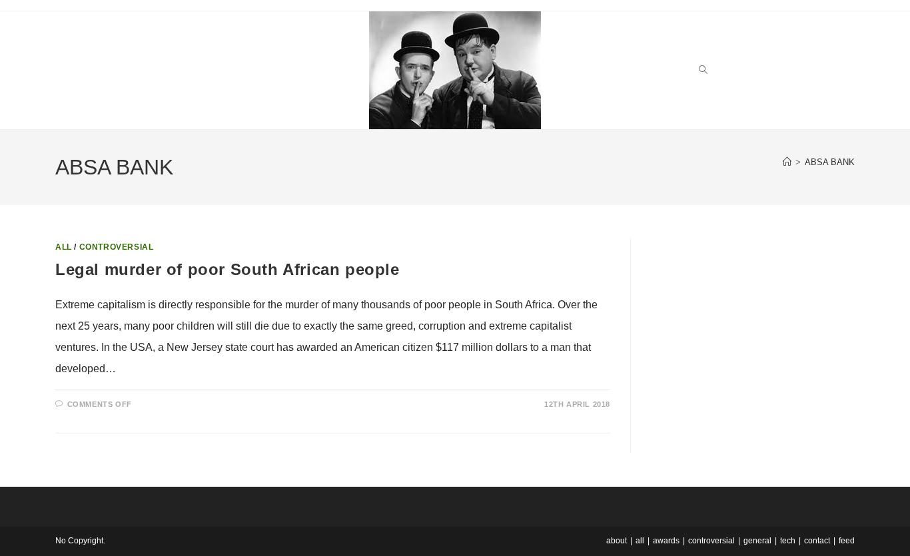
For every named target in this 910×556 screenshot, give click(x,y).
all (63, 247)
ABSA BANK (830, 162)
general (757, 540)
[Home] (787, 162)
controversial (116, 247)
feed (847, 540)
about (616, 540)
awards (666, 540)
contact (817, 540)
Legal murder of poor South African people (227, 269)
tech (787, 540)
